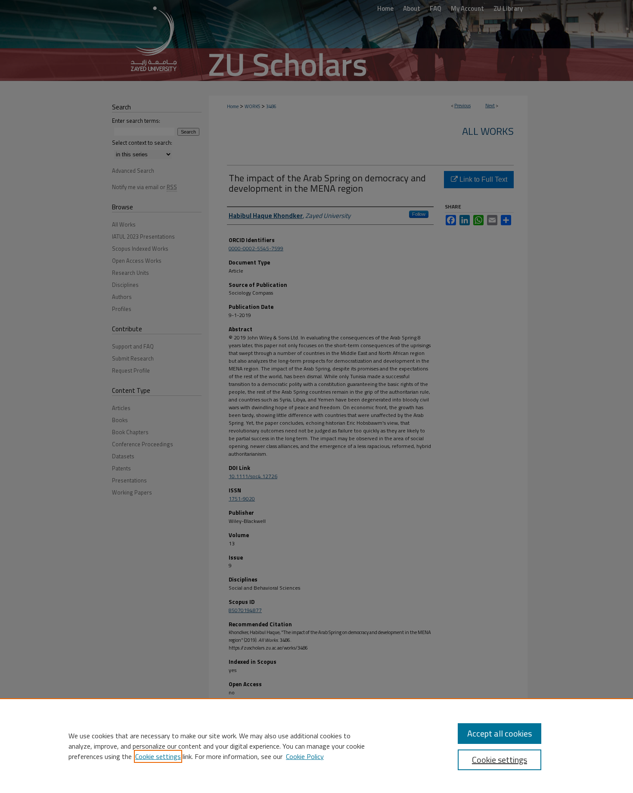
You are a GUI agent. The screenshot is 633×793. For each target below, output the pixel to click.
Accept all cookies (499, 733)
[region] (316, 745)
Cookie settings (158, 756)
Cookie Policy (305, 756)
